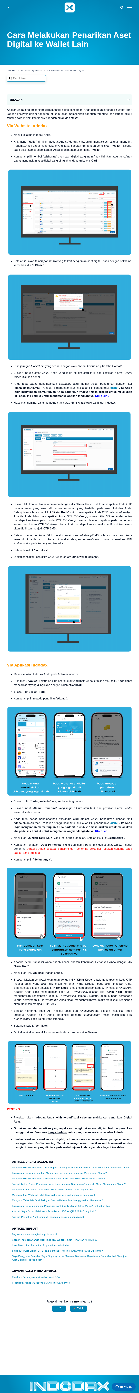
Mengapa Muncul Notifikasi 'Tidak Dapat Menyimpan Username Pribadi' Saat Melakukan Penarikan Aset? (70, 1167)
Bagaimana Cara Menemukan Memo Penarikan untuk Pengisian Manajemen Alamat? (59, 1173)
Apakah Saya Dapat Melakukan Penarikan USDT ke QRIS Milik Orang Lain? (54, 1211)
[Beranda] (69, 7)
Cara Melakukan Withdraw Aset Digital (65, 70)
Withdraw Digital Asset (32, 70)
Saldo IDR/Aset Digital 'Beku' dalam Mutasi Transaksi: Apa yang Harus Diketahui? (57, 1251)
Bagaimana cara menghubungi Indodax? (34, 1234)
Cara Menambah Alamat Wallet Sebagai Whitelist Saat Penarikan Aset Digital (54, 1240)
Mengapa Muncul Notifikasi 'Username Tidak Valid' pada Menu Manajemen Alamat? (58, 1178)
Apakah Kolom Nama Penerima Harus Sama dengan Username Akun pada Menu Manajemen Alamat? (69, 1184)
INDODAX (12, 70)
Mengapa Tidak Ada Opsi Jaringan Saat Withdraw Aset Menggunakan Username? (57, 1200)
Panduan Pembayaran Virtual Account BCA (36, 1277)
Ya (60, 1308)
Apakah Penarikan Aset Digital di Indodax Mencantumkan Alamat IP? (50, 1217)
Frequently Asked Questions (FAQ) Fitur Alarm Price (41, 1283)
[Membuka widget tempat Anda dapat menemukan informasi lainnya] (124, 1387)
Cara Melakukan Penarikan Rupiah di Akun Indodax (40, 1245)
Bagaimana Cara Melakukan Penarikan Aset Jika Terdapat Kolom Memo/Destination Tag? (61, 1206)
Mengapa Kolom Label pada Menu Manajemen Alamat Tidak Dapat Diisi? (52, 1189)
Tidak (80, 1308)
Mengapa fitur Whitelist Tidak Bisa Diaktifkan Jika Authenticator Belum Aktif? (54, 1195)
